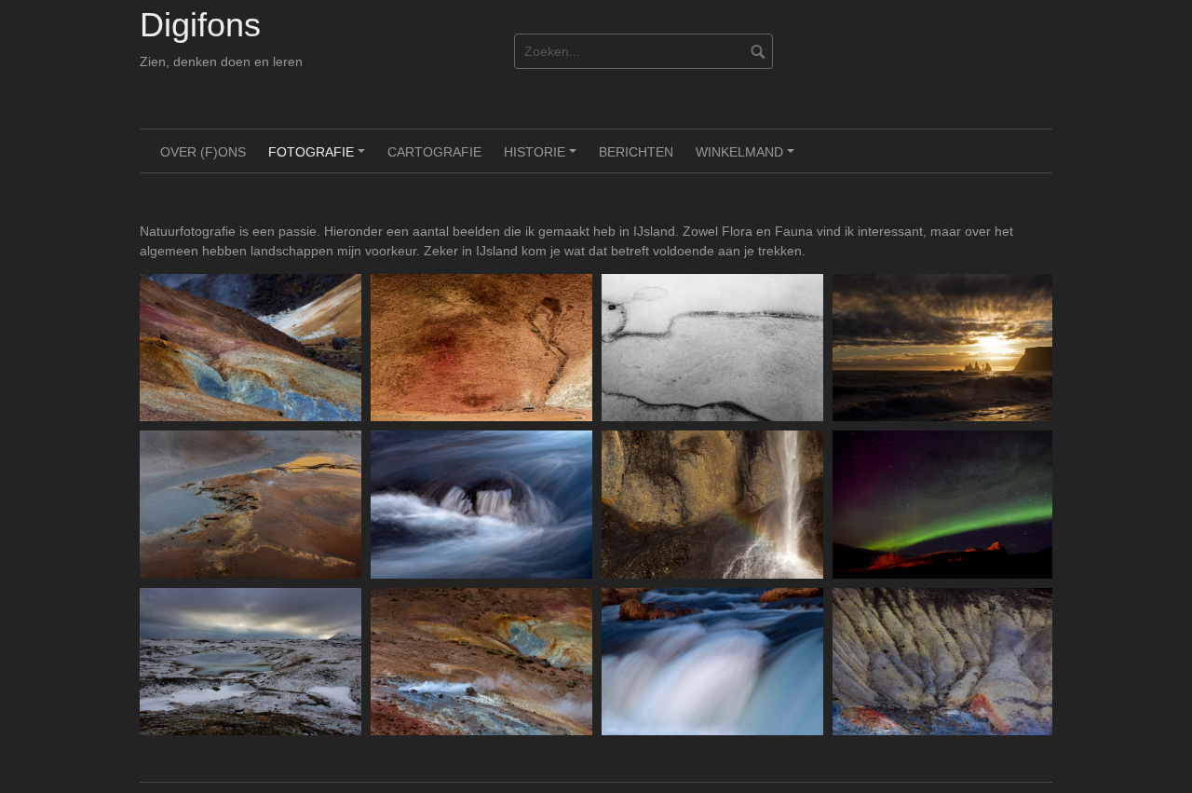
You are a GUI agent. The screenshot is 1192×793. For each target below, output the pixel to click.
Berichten (636, 151)
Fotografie (319, 158)
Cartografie (434, 151)
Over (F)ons (203, 151)
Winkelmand (748, 158)
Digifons (200, 25)
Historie (543, 158)
